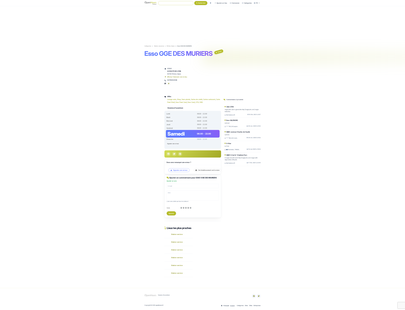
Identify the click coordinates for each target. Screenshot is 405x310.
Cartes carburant (209, 99)
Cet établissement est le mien (209, 170)
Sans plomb (186, 99)
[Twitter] (259, 296)
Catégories (240, 305)
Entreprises (257, 305)
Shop (179, 99)
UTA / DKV (199, 102)
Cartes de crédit (196, 99)
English (232, 305)
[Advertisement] (202, 23)
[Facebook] (254, 296)
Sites (246, 305)
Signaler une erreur (173, 143)
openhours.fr (159, 305)
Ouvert (219, 51)
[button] (257, 3)
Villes (250, 305)
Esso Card (191, 102)
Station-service (177, 234)
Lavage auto (171, 99)
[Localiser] (211, 3)
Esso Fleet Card (181, 102)
